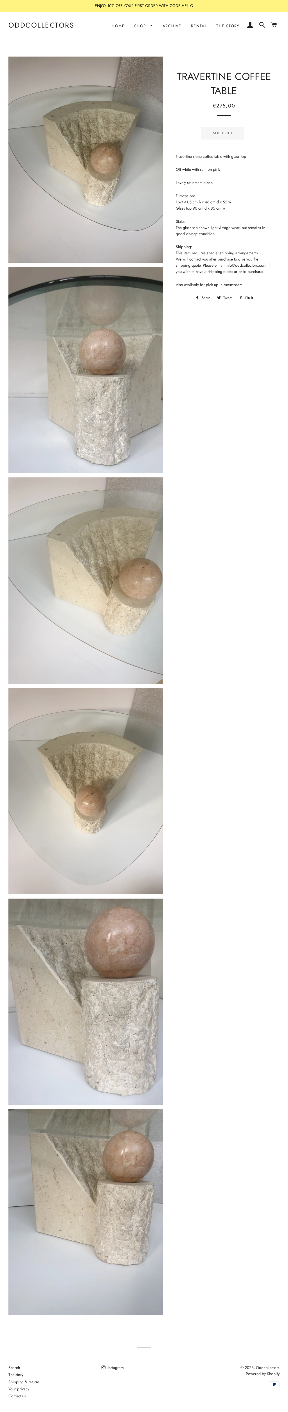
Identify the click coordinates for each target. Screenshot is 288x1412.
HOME (118, 26)
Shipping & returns (24, 1382)
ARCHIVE (172, 26)
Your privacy (18, 1389)
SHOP (141, 26)
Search (14, 1367)
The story (15, 1374)
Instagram (115, 1367)
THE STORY (228, 26)
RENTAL (199, 26)
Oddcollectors (41, 25)
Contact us (17, 1396)
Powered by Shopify (263, 1374)
